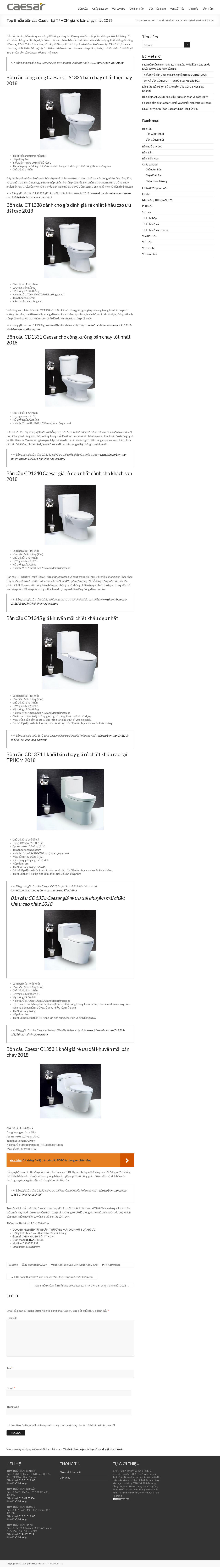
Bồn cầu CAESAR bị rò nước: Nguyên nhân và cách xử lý (175, 96)
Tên (10, 1367)
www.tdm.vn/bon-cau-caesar (107, 62)
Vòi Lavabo (118, 8)
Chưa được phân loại (154, 187)
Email (11, 1388)
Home (151, 20)
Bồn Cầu (83, 8)
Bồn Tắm (207, 8)
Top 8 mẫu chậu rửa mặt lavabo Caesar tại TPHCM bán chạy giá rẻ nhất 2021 (81, 1285)
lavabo (146, 193)
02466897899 (26, 1534)
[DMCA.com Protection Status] (121, 1498)
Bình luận (12, 1317)
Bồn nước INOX (152, 146)
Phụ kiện (147, 205)
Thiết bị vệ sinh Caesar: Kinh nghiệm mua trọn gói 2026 (174, 74)
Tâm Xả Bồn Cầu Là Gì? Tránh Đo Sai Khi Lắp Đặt (171, 80)
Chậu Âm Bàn (154, 169)
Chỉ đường (21, 1483)
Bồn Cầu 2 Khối (89, 1264)
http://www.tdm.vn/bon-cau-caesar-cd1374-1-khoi (46, 890)
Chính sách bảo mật (70, 1472)
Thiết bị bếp (149, 217)
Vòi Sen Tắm (137, 8)
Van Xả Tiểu (177, 8)
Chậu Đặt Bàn (154, 175)
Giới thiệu (65, 1477)
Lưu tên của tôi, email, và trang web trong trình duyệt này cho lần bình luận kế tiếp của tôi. (63, 1425)
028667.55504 (27, 1498)
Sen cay (146, 211)
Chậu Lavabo (100, 8)
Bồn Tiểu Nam (157, 8)
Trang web (13, 1406)
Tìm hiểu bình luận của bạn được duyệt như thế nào (93, 1449)
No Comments (112, 1264)
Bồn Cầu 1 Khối (72, 1264)
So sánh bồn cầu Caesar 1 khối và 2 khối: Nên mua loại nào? (176, 102)
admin (15, 1264)
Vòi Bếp (193, 8)
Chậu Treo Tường (156, 181)
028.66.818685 (35, 1239)
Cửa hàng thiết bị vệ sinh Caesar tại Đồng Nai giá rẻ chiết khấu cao (52, 1276)
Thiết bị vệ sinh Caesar (155, 229)
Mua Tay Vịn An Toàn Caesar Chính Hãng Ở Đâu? (171, 108)
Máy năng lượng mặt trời (157, 199)
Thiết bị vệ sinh (151, 223)
